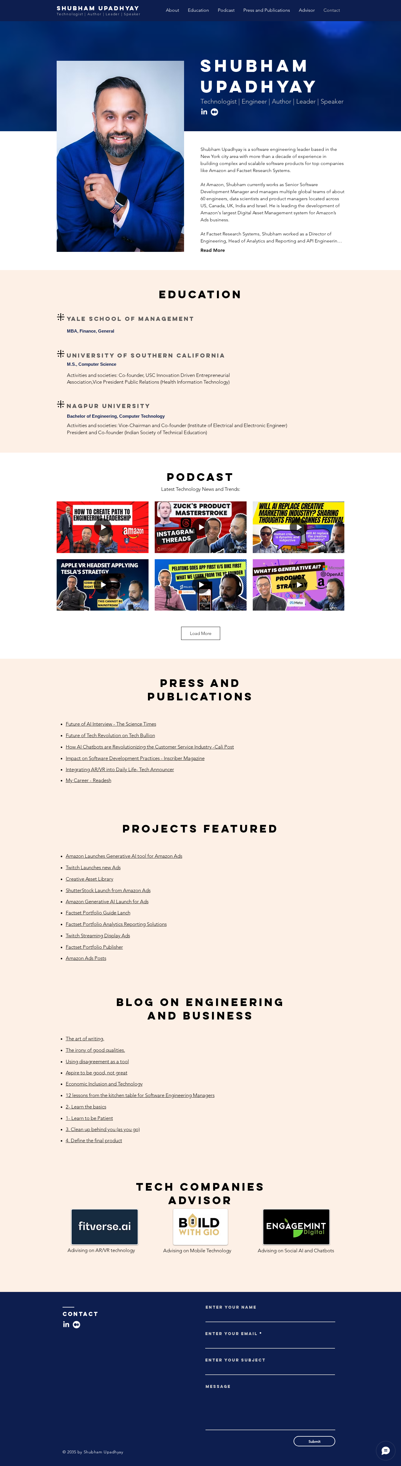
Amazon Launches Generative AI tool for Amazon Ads (124, 856)
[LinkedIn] (204, 112)
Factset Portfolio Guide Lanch (98, 913)
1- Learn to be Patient (89, 1118)
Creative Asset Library (89, 879)
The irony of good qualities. (95, 1050)
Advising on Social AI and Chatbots (296, 1250)
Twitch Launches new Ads (93, 867)
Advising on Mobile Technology (197, 1250)
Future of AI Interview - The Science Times (111, 724)
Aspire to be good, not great (96, 1073)
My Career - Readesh (88, 780)
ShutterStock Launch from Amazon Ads (108, 890)
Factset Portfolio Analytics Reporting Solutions (116, 924)
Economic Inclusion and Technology (104, 1084)
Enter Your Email (231, 1334)
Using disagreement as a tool (97, 1061)
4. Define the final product (94, 1140)
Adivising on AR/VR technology (101, 1250)
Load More (200, 633)
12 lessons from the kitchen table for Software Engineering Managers (140, 1095)
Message (218, 1387)
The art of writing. (85, 1039)
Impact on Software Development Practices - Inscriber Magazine (135, 758)
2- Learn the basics (86, 1107)
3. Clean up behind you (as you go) (103, 1129)
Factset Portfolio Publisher (94, 947)
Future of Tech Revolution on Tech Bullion (110, 735)
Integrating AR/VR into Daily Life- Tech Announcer (120, 769)
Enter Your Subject (235, 1360)
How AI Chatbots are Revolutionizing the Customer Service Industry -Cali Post (150, 747)
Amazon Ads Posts (86, 958)
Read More (213, 250)
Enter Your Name (231, 1307)
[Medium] (214, 112)
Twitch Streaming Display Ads (98, 935)
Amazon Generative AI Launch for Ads (107, 901)
